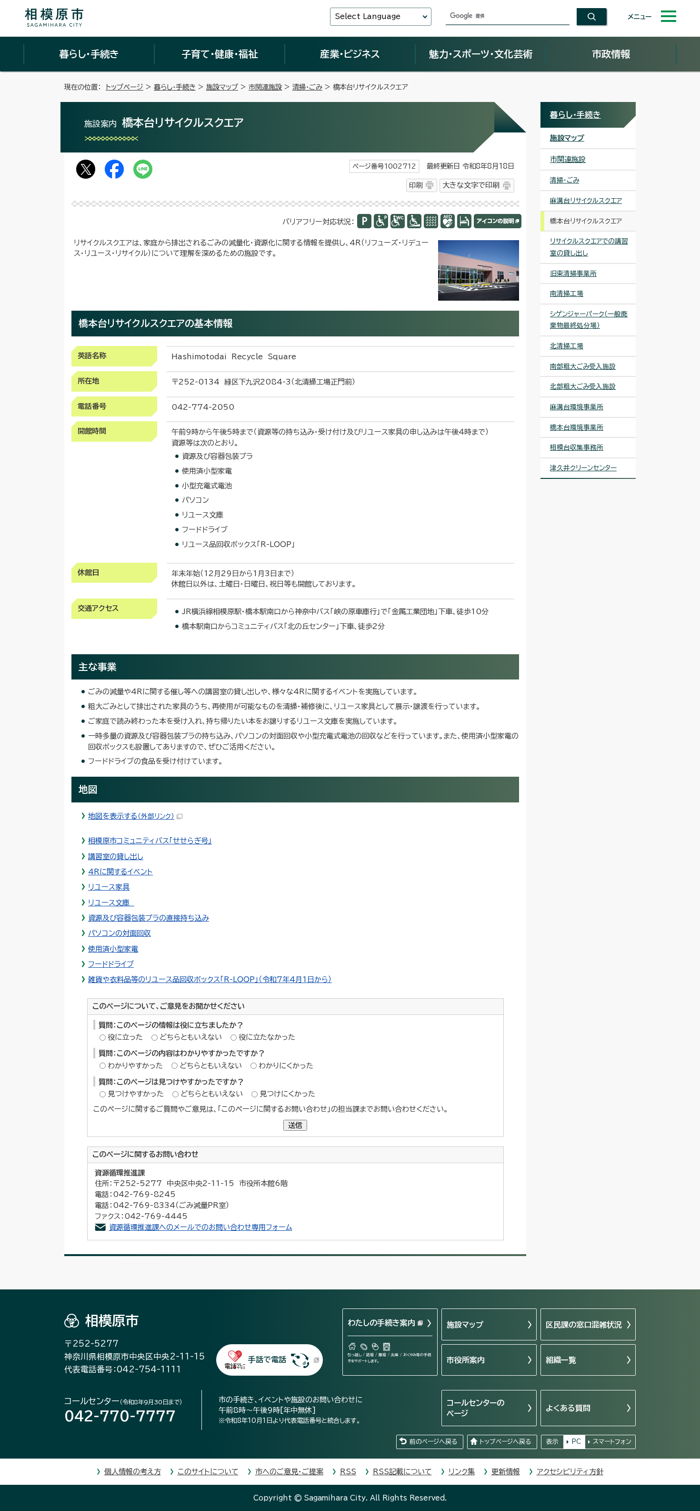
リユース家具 (109, 887)
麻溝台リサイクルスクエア (586, 200)
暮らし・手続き (89, 54)
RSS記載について (402, 1471)
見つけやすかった (136, 1093)
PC (576, 1442)
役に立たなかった (267, 1037)
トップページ (124, 87)
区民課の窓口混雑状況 (584, 1324)
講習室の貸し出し (115, 856)
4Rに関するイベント (120, 871)
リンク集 (462, 1471)
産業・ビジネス (350, 54)
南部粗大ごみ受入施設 (583, 366)
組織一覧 (561, 1360)
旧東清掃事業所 (573, 273)
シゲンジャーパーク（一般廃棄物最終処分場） (589, 320)
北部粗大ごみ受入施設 (583, 386)
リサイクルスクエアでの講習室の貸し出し (589, 247)
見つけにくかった (287, 1093)
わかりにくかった (286, 1065)
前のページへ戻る (433, 1442)
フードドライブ (111, 964)
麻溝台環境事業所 (576, 407)
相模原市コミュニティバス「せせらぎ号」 (150, 840)
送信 (295, 1125)
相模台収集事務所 (576, 447)
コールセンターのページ (475, 1408)
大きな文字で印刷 (471, 185)
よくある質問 (568, 1408)
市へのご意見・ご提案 (289, 1471)
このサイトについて (208, 1471)
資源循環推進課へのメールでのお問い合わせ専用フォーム (200, 1227)
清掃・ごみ (307, 87)
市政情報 (611, 54)
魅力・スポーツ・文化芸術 (480, 54)
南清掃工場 (566, 293)
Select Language (367, 16)
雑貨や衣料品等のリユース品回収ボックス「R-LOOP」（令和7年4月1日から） (210, 979)
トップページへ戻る (505, 1442)
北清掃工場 (566, 346)
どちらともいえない (191, 1037)
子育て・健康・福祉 (219, 54)
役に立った (125, 1037)
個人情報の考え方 (132, 1471)
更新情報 (505, 1471)
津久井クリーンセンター (583, 468)
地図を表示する (131, 816)
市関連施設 (265, 87)
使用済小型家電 (113, 949)
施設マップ (222, 87)
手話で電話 (267, 1359)
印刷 (415, 185)
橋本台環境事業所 (576, 427)
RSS (348, 1471)
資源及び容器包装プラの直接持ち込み (148, 918)
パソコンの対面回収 (119, 933)
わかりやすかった (135, 1065)
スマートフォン (612, 1442)
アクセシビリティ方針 (570, 1471)
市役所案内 (466, 1360)
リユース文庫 (111, 902)
